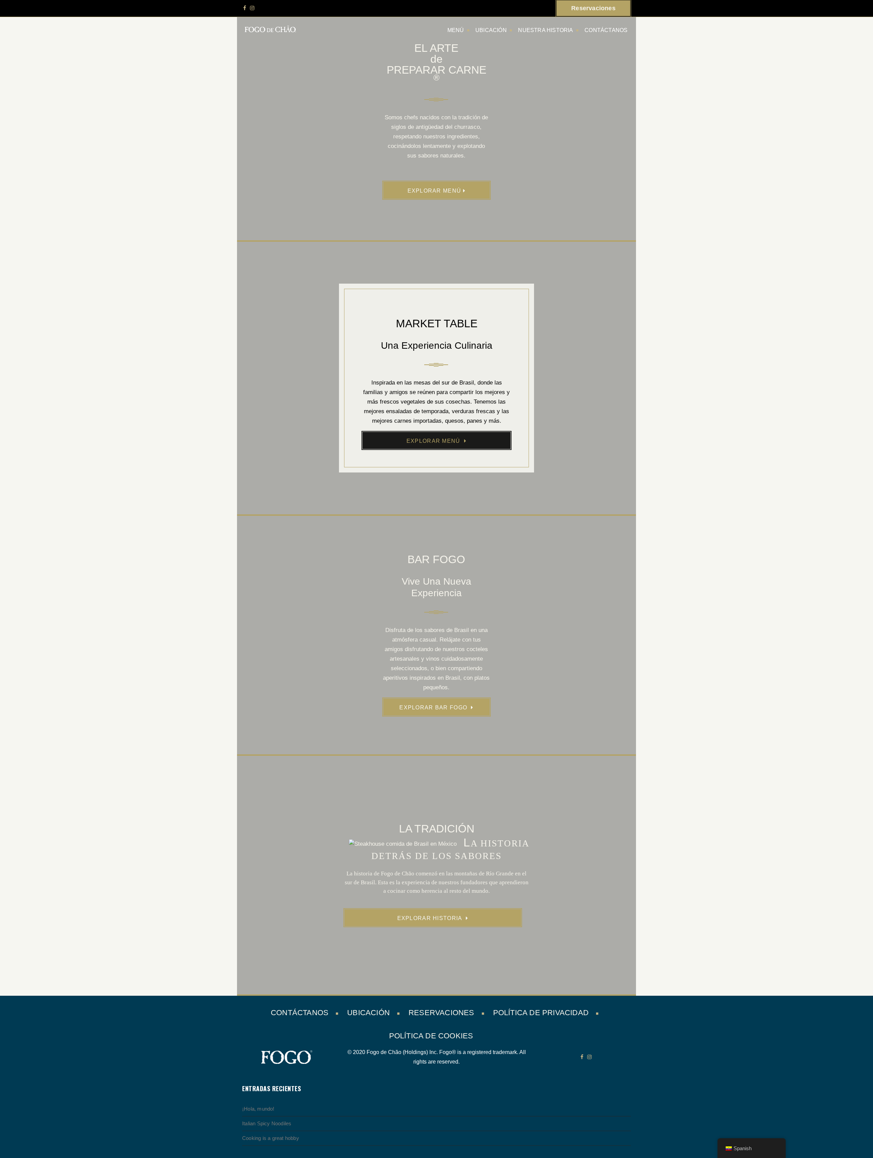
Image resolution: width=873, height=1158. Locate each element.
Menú (455, 30)
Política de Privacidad (541, 1012)
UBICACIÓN (491, 30)
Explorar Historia (430, 918)
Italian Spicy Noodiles (266, 1123)
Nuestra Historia (545, 30)
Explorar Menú (434, 191)
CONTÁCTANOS (606, 30)
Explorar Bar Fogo (434, 707)
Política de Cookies (431, 1036)
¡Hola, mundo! (258, 1109)
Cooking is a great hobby (270, 1138)
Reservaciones (441, 1012)
